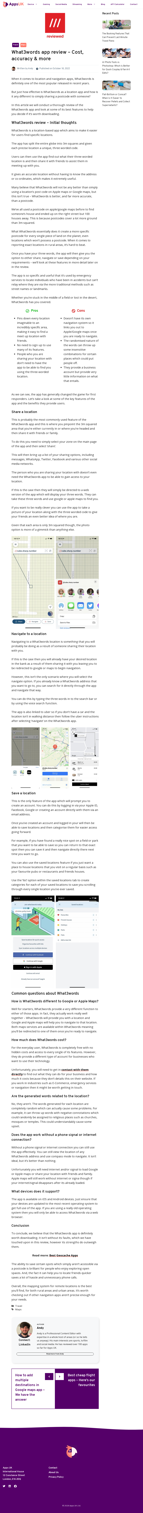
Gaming (46, 4)
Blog (103, 4)
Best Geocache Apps (63, 1255)
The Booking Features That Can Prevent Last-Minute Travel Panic (115, 37)
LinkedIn (24, 1345)
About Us (54, 1472)
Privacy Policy (56, 1477)
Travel (15, 45)
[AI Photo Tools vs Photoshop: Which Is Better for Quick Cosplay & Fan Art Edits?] (116, 55)
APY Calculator (117, 4)
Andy (30, 68)
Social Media (61, 4)
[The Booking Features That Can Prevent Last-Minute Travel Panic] (116, 27)
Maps (23, 45)
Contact (133, 4)
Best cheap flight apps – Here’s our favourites (81, 1380)
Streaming (77, 4)
